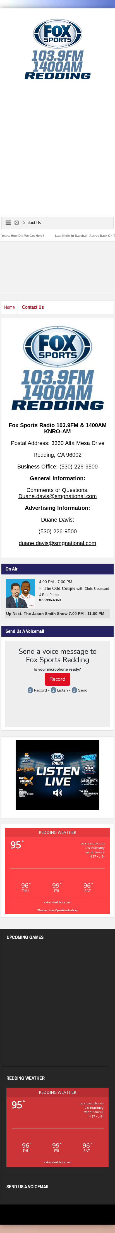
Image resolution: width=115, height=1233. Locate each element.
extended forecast (57, 902)
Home (9, 307)
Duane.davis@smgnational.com (57, 496)
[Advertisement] (57, 148)
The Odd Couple (59, 588)
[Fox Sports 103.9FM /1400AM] (57, 48)
